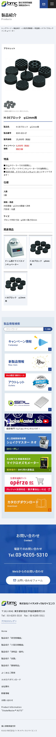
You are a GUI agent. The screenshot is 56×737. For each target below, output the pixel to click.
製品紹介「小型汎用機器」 (13, 644)
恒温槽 (37, 28)
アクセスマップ (8, 621)
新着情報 (5, 693)
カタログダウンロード (11, 679)
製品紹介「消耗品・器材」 (13, 651)
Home (4, 631)
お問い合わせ (7, 700)
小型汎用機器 (27, 28)
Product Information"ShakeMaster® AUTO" (12, 709)
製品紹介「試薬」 (9, 658)
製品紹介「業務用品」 (11, 665)
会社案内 (5, 686)
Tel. (28, 555)
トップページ (6, 28)
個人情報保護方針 (8, 726)
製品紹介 (17, 28)
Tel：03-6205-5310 (11, 615)
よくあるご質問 (8, 672)
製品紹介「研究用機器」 (12, 638)
